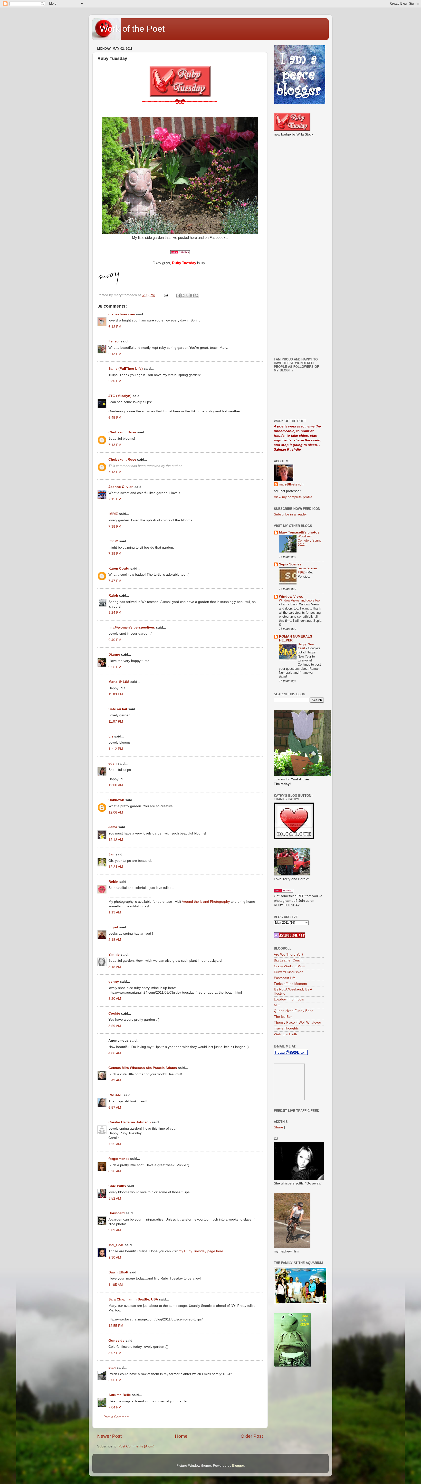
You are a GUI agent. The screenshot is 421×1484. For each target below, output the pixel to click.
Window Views (291, 596)
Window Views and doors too (299, 600)
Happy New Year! (306, 646)
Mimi (277, 1005)
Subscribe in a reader (290, 514)
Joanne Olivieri (121, 487)
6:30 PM (114, 381)
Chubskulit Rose (122, 432)
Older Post (252, 1436)
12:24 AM (115, 867)
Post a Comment (116, 1417)
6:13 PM (114, 354)
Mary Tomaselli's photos (299, 532)
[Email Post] (165, 295)
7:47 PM (114, 581)
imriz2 (113, 541)
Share (278, 1127)
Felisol (114, 341)
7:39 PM (114, 553)
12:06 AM (115, 812)
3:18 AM (114, 967)
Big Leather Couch (288, 960)
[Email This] (178, 295)
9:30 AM (114, 1257)
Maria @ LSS (118, 682)
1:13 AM (114, 912)
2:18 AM (114, 939)
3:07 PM (114, 1353)
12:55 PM (115, 1326)
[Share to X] (187, 295)
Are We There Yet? (288, 954)
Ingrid (113, 927)
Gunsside (116, 1340)
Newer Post (109, 1436)
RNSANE (115, 1095)
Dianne (114, 654)
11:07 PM (115, 721)
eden (112, 763)
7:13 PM (114, 445)
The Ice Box (283, 1016)
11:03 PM (115, 694)
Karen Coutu (118, 568)
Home (181, 1436)
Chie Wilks (117, 1186)
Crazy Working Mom (289, 966)
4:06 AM (114, 1053)
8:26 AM (114, 1171)
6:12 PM (114, 327)
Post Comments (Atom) (136, 1446)
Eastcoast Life (285, 978)
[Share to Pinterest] (196, 295)
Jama (112, 827)
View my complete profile (293, 497)
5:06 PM (114, 1380)
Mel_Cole (116, 1245)
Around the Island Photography (206, 901)
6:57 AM (114, 1107)
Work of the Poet (132, 29)
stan (112, 1367)
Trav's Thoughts (286, 1028)
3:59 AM (114, 1026)
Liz (110, 736)
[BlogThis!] (182, 295)
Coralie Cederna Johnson (129, 1122)
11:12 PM (115, 749)
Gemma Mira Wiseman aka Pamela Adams (142, 1068)
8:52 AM (114, 1198)
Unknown (116, 800)
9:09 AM (114, 1230)
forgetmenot (118, 1159)
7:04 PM (114, 1407)
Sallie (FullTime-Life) (125, 368)
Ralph (113, 595)
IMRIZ (113, 514)
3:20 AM (114, 998)
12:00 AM (115, 785)
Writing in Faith (285, 1034)
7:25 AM (114, 1144)
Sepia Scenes (290, 564)
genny (113, 981)
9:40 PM (114, 640)
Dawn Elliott (118, 1272)
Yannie (114, 954)
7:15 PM (114, 499)
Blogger (238, 1465)
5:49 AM (114, 1080)
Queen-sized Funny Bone (293, 1011)
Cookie (114, 1013)
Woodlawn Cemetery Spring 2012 (309, 540)
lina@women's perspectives (131, 627)
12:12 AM (115, 840)
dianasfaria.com (121, 314)
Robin (113, 881)
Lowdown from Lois (289, 999)
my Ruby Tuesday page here (201, 1251)
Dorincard (116, 1213)
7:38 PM (114, 526)
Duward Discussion (288, 972)
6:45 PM (114, 417)
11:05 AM (115, 1285)
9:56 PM (114, 667)
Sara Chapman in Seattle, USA (133, 1299)
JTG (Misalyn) (120, 396)
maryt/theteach (291, 484)
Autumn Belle (119, 1395)
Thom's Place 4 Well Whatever (297, 1022)
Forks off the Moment (290, 984)
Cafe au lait (117, 709)
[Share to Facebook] (192, 295)
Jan (111, 854)
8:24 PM (114, 612)
